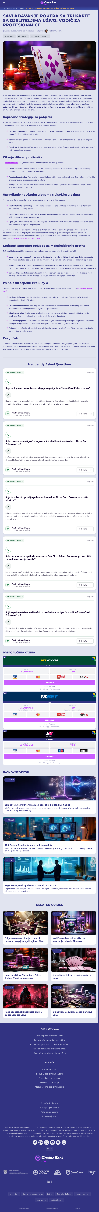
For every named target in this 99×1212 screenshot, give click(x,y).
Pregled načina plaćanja (49, 1078)
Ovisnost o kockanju (49, 1082)
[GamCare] (74, 1172)
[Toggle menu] (4, 3)
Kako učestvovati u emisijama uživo (49, 1053)
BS (48, 1149)
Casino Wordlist (49, 1069)
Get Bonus (49, 682)
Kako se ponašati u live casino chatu (49, 1048)
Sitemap (77, 1208)
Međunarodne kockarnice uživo (49, 1087)
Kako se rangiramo (49, 1112)
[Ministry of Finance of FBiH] (15, 1172)
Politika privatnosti (52, 1208)
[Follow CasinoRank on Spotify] (58, 1142)
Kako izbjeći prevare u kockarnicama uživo (49, 1044)
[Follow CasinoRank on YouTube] (52, 1142)
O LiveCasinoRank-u (49, 1103)
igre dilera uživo (11, 163)
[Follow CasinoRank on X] (46, 1142)
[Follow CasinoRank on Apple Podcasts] (64, 1142)
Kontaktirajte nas (49, 1116)
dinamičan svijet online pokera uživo (25, 238)
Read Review (49, 686)
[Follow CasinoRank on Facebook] (35, 1142)
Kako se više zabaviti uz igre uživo (49, 1040)
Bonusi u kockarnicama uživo (49, 1073)
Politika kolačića (24, 1208)
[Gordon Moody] (41, 1172)
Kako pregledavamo (49, 1107)
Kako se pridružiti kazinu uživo (50, 1035)
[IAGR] (92, 1172)
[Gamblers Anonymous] (57, 1172)
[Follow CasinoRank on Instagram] (40, 1142)
